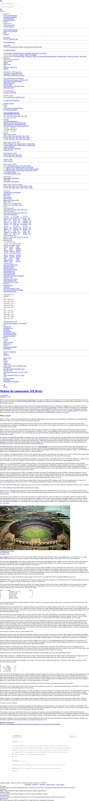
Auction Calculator (8, 26)
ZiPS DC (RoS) (23, 80)
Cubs (14, 230)
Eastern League (10, 167)
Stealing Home (62, 56)
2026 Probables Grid (9, 272)
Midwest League (10, 169)
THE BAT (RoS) (8, 86)
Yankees (6, 224)
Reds (14, 234)
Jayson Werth (33, 425)
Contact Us (35, 784)
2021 (18, 116)
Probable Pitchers (18, 108)
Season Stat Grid (8, 150)
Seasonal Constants (8, 378)
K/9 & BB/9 (17, 369)
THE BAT (6, 67)
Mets (5, 230)
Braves (6, 227)
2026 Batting (7, 178)
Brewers (15, 227)
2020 (22, 116)
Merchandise (7, 348)
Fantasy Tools (7, 358)
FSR (15, 372)
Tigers (14, 221)
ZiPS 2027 (6, 92)
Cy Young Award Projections (11, 100)
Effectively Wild (13, 39)
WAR (5, 375)
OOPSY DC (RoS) (8, 88)
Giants (24, 230)
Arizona (9, 172)
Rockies (25, 234)
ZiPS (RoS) (6, 80)
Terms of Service (50, 784)
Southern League (20, 167)
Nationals (6, 232)
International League (13, 165)
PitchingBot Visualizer (9, 333)
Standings (6, 355)
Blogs (5, 359)
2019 (25, 116)
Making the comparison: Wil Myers (21, 391)
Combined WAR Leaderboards (12, 192)
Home (16, 203)
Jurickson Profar (21, 400)
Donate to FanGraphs (9, 20)
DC (12, 218)
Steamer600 (6, 73)
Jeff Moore (5, 395)
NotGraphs (28, 53)
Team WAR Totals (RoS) (10, 214)
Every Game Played (9, 97)
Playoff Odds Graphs (20, 123)
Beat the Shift (38, 47)
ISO (14, 366)
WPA (16, 375)
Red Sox (6, 222)
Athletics (25, 221)
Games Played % (20, 97)
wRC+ (10, 366)
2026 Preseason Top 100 (10, 321)
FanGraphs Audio (19, 56)
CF (22, 237)
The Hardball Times (18, 53)
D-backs (25, 227)
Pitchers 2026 (15, 200)
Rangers (25, 224)
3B (17, 237)
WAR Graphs (7, 194)
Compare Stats (31, 144)
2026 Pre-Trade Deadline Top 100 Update (15, 323)
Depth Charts (7, 64)
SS (15, 237)
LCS (17, 186)
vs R (12, 203)
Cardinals (15, 229)
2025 (4, 116)
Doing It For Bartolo (73, 56)
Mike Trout (41, 410)
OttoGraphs (83, 56)
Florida (14, 172)
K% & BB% (19, 366)
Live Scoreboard (8, 108)
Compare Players (21, 144)
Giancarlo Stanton (51, 407)
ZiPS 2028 (13, 92)
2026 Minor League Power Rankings (13, 276)
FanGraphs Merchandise (10, 17)
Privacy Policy (60, 784)
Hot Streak (6, 329)
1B (10, 237)
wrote (17, 490)
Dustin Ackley (50, 410)
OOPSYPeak (7, 75)
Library (5, 341)
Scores (5, 353)
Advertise (42, 784)
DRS (12, 372)
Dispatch (21, 55)
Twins (14, 222)
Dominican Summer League (13, 173)
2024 (8, 116)
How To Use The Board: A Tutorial (13, 290)
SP (9, 239)
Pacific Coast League (25, 165)
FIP (4, 369)
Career (27, 136)
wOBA (5, 366)
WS (13, 186)
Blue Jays (6, 218)
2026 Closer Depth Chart (10, 265)
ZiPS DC (9, 61)
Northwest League (34, 169)
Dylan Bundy (32, 400)
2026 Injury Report (8, 266)
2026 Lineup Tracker (9, 274)
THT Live (15, 55)
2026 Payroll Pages (8, 268)
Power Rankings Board (9, 334)
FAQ (9, 31)
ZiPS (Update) (15, 80)
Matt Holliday (14, 561)
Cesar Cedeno (62, 557)
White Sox (16, 224)
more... (25, 366)
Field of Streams (28, 47)
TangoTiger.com (4, 795)
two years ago (32, 407)
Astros (24, 219)
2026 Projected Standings (10, 121)
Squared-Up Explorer (9, 336)
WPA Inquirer (7, 197)
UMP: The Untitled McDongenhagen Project (45, 56)
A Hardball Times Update (7, 551)
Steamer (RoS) (7, 81)
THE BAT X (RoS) (19, 86)
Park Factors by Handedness (11, 381)
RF (24, 237)
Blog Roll (6, 34)
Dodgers (25, 229)
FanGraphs (6, 37)
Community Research (9, 50)
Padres (25, 232)
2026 (9, 136)
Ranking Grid (12, 144)
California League (10, 170)
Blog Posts (14, 31)
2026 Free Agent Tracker (10, 279)
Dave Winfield (4, 557)
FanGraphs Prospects (9, 42)
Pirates (15, 232)
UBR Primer (10, 375)
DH (27, 237)
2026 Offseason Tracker (10, 280)
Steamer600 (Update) (16, 73)
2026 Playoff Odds (8, 123)
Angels (25, 218)
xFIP (7, 369)
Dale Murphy (23, 425)
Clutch (22, 375)
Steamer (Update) (17, 81)
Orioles (6, 219)
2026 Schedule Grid (9, 271)
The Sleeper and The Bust (16, 47)
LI (19, 375)
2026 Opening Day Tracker (11, 282)
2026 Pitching (15, 178)
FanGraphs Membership (10, 15)
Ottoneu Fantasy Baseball (10, 29)
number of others (72, 410)
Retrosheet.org (4, 798)
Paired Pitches (7, 331)
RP (11, 239)
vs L (9, 203)
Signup (5, 31)
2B (13, 237)
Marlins (6, 229)
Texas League (29, 167)
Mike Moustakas (43, 446)
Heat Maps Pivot (8, 328)
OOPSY (5, 69)
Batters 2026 (6, 200)
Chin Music (28, 56)
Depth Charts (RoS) (8, 83)
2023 (11, 116)
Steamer (5, 62)
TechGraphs (35, 53)
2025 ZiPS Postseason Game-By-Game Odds (16, 126)
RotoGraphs (6, 45)
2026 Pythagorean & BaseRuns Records (14, 124)
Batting (5, 161)
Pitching (10, 161)
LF (20, 237)
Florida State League (31, 170)
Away (20, 203)
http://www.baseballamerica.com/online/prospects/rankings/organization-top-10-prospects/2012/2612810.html (30, 724)
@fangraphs (28, 784)
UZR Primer (6, 372)
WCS (25, 186)
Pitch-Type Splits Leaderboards (12, 148)
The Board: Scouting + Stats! (11, 288)
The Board (6, 287)
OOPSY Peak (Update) (18, 75)
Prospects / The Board (9, 351)
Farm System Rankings (9, 291)
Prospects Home (7, 285)
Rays (5, 221)
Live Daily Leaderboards (10, 109)
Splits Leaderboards (8, 147)
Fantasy (27, 55)
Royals (15, 219)
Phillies (6, 234)
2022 (15, 116)
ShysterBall (33, 55)
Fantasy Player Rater (9, 25)
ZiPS (4, 61)
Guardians (16, 218)
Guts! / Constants (8, 342)
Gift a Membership (8, 18)
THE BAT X (13, 67)
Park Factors (6, 344)
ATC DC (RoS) (7, 84)
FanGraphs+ (42, 53)
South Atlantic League (22, 169)
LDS (21, 186)
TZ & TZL (21, 372)
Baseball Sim (7, 326)
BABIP (11, 369)
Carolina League (20, 170)
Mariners (25, 222)
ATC (4, 66)
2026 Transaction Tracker (10, 269)
